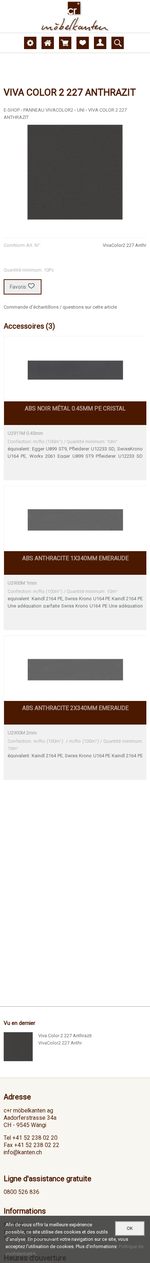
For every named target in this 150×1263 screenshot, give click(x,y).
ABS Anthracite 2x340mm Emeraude (75, 708)
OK (130, 1228)
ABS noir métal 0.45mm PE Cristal (75, 408)
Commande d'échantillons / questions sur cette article (60, 307)
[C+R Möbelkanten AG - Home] (75, 16)
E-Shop (12, 110)
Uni (80, 110)
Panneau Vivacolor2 (48, 110)
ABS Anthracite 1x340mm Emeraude (75, 558)
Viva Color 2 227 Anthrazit (65, 1035)
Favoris (18, 287)
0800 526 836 (21, 1192)
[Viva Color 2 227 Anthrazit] (18, 1046)
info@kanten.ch (23, 1152)
